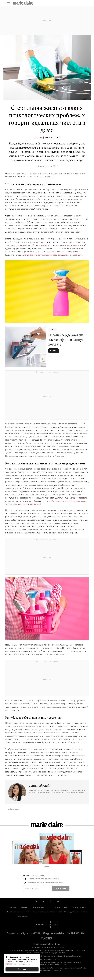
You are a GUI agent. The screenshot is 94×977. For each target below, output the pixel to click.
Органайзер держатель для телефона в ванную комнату (66, 339)
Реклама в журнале (79, 908)
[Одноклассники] (50, 901)
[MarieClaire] (23, 3)
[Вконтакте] (43, 901)
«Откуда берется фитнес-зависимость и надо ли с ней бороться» (52, 255)
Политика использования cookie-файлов (47, 912)
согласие (32, 878)
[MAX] (35, 901)
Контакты (24, 908)
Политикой (31, 882)
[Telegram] (58, 901)
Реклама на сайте (60, 908)
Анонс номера (38, 908)
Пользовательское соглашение (18, 912)
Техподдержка (22, 916)
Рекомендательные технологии (76, 912)
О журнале (12, 908)
